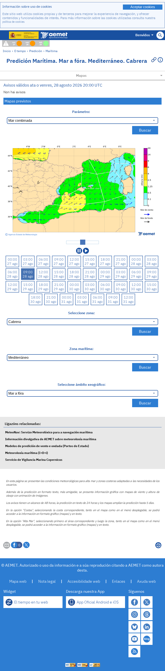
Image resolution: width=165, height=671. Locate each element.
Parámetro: (81, 112)
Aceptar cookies (142, 7)
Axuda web (146, 581)
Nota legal (47, 581)
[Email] (6, 547)
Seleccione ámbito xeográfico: (81, 384)
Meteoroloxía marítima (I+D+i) (26, 453)
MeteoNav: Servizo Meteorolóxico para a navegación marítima (49, 432)
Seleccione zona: (81, 313)
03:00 (28, 259)
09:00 (59, 259)
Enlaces (118, 581)
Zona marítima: (81, 349)
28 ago (136, 263)
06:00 (43, 259)
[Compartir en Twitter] (26, 545)
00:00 (12, 259)
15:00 (90, 259)
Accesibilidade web (83, 581)
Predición (35, 51)
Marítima (51, 51)
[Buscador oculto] (160, 35)
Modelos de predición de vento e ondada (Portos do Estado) (47, 446)
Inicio (7, 51)
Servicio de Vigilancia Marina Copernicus (33, 460)
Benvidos (142, 35)
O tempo (20, 51)
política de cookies (13, 22)
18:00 (105, 259)
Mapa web (17, 581)
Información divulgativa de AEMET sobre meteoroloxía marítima (50, 439)
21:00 (120, 259)
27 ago (12, 263)
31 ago (66, 301)
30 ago (74, 289)
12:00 (74, 259)
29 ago (105, 276)
